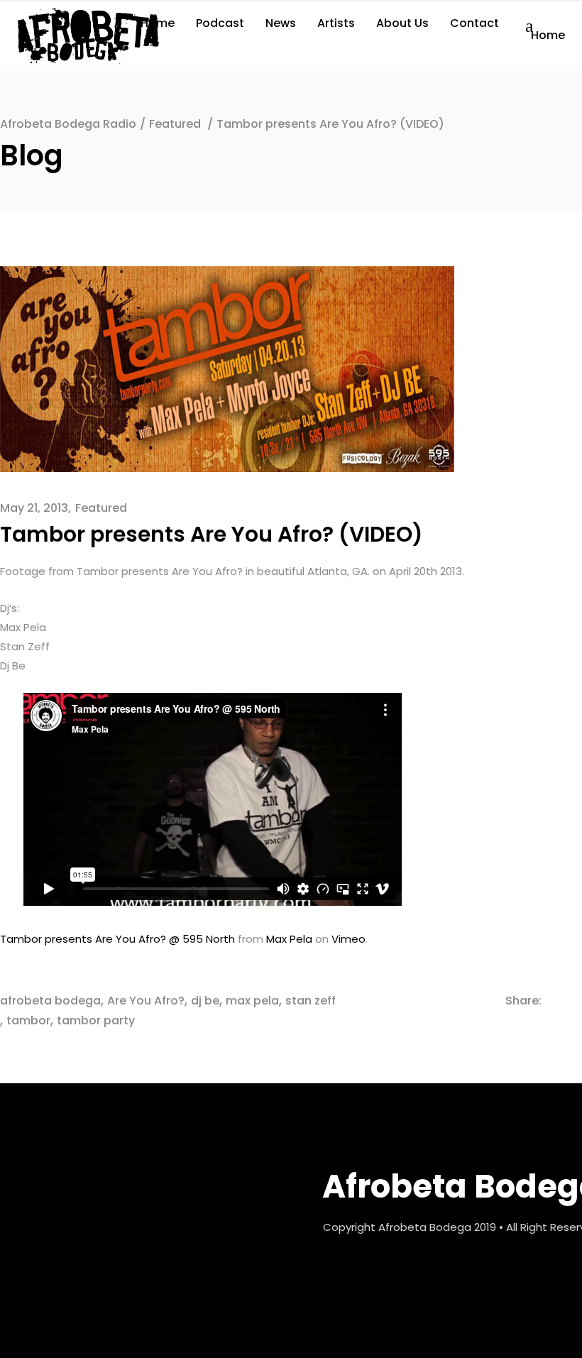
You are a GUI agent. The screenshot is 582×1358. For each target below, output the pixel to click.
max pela (252, 1000)
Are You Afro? (146, 1000)
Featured (175, 124)
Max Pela (289, 938)
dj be (205, 1000)
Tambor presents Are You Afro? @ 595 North (117, 938)
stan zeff (310, 1000)
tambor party (96, 1020)
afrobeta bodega (50, 1000)
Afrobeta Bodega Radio (68, 124)
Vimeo (348, 938)
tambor (28, 1020)
